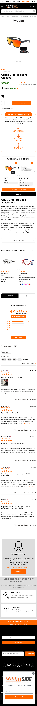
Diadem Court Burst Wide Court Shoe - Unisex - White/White (25, 177)
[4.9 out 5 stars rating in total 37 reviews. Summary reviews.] (23, 82)
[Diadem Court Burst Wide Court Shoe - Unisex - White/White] (26, 169)
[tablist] (18, 295)
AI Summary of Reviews (28, 85)
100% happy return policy (17, 1)
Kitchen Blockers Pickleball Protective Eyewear (27, 278)
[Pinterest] (13, 665)
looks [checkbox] (9, 359)
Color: (4, 93)
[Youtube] (9, 665)
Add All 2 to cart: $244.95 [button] (18, 189)
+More (32, 284)
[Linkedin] (32, 665)
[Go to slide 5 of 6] (20, 61)
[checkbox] (16, 163)
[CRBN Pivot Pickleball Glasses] (9, 261)
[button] (34, 6)
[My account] (30, 6)
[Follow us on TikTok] (23, 665)
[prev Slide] (2, 623)
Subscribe (30, 654)
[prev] (2, 1)
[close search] (34, 11)
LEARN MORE (25, 1)
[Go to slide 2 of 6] (16, 61)
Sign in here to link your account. (18, 567)
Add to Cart (21, 103)
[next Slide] (34, 623)
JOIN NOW (18, 571)
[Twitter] (28, 665)
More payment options (8, 108)
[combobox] (29, 363)
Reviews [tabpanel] (10, 296)
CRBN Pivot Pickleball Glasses (7, 278)
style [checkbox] (14, 359)
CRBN (3, 70)
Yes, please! (19, 697)
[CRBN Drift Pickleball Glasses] (10, 169)
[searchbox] (7, 346)
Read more (27, 423)
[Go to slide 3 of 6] (17, 61)
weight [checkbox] (4, 359)
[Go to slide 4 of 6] (19, 61)
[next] (32, 1)
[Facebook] (4, 665)
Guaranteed (10, 88)
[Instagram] (18, 665)
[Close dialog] (33, 673)
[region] (18, 322)
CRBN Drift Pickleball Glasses (9, 177)
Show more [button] (26, 359)
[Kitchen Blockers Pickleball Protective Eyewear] (27, 261)
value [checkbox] (19, 359)
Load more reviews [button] (19, 532)
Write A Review (18, 337)
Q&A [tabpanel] (27, 296)
